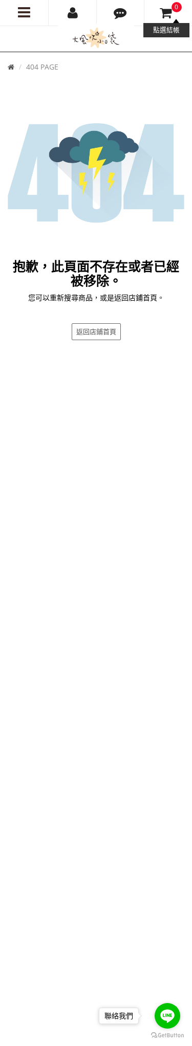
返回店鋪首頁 (96, 331)
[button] (120, 13)
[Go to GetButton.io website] (167, 1035)
